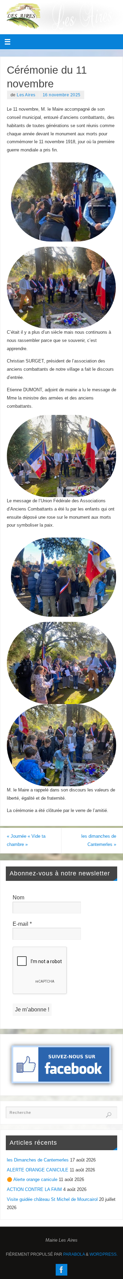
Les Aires (26, 95)
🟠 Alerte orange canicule (32, 1179)
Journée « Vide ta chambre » (26, 840)
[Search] (108, 1114)
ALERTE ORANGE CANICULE (37, 1170)
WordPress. (104, 1254)
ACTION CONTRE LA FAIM (34, 1189)
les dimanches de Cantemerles (98, 840)
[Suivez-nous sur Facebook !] (61, 1270)
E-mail (22, 924)
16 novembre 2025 (62, 95)
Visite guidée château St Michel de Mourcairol (52, 1199)
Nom (18, 897)
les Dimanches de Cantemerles (38, 1160)
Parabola (74, 1254)
